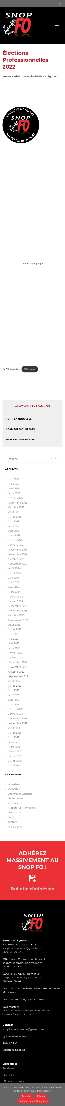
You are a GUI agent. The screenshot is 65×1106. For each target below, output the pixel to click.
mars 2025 (14, 535)
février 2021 (15, 751)
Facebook (8, 1068)
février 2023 (15, 652)
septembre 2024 (18, 563)
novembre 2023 (17, 610)
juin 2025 (13, 521)
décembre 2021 (17, 718)
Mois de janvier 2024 (20, 439)
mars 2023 (14, 648)
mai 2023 (13, 638)
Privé (11, 817)
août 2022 (14, 681)
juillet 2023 (14, 629)
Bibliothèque (15, 798)
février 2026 (15, 498)
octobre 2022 (16, 671)
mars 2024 (14, 591)
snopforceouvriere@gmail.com (22, 948)
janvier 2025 (15, 545)
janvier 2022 (15, 713)
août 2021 (14, 728)
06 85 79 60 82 (11, 966)
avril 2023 (14, 643)
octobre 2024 (16, 558)
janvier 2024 (15, 601)
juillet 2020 (15, 760)
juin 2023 (13, 634)
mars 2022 (14, 704)
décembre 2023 (17, 605)
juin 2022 (13, 690)
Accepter (27, 1096)
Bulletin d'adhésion (32, 888)
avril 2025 (13, 530)
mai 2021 (13, 742)
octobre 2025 (16, 507)
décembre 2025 (17, 502)
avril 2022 (14, 699)
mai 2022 (13, 695)
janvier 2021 (15, 756)
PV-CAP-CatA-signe (11, 369)
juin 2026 (13, 479)
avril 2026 (14, 488)
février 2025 (15, 540)
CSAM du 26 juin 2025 (20, 429)
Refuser (40, 1096)
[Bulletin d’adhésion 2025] (32, 881)
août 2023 (14, 624)
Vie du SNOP (16, 826)
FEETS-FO (8, 1074)
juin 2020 (14, 765)
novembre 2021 (17, 723)
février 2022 (15, 709)
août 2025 (14, 512)
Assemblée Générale (20, 793)
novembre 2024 (18, 554)
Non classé (14, 812)
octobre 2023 (16, 615)
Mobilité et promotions (22, 807)
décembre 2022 (17, 662)
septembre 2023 (18, 620)
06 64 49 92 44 (11, 981)
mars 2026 (14, 493)
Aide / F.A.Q (9, 1043)
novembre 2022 (17, 666)
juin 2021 (13, 737)
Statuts (12, 822)
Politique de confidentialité (33, 1101)
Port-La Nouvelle (19, 418)
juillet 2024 (15, 573)
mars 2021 (14, 746)
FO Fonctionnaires (13, 1081)
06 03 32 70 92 (11, 951)
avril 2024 (14, 587)
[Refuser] (60, 1094)
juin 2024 (14, 577)
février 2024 (15, 596)
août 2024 (14, 568)
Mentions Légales (13, 1049)
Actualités (14, 784)
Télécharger (29, 369)
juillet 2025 (14, 516)
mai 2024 (13, 582)
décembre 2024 (18, 549)
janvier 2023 (15, 657)
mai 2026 (13, 483)
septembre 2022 (18, 676)
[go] (55, 459)
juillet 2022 (14, 685)
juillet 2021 (14, 732)
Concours (13, 803)
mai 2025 (13, 526)
